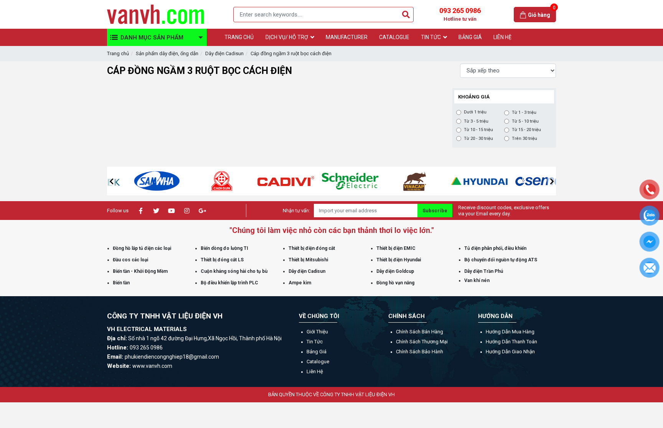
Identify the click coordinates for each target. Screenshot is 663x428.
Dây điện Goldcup (395, 271)
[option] (139, 181)
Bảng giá (317, 351)
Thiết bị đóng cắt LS (222, 259)
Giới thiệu (317, 332)
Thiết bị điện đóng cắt (312, 248)
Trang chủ (118, 53)
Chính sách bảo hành (419, 351)
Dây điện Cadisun (224, 53)
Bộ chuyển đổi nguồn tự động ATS (500, 259)
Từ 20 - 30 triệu (478, 138)
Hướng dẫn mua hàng (510, 332)
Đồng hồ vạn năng (395, 282)
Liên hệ (315, 371)
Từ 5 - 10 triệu (525, 121)
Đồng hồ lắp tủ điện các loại (142, 248)
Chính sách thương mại (422, 341)
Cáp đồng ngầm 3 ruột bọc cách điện (291, 53)
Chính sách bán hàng (419, 332)
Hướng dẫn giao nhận (510, 351)
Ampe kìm (300, 282)
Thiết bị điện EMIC (396, 248)
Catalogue (318, 361)
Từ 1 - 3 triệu (524, 112)
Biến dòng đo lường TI (224, 248)
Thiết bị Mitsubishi (308, 259)
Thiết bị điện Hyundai (398, 259)
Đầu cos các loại (130, 259)
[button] (111, 181)
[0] (524, 14)
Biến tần (121, 282)
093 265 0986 (460, 14)
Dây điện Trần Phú (483, 271)
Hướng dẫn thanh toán (511, 341)
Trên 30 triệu (524, 138)
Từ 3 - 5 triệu (476, 121)
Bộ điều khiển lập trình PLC (229, 282)
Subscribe (434, 210)
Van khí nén (477, 280)
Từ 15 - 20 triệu (526, 129)
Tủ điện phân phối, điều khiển (495, 248)
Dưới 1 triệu (475, 112)
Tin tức (315, 341)
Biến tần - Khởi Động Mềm (140, 271)
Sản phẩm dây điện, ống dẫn (167, 53)
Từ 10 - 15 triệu (478, 129)
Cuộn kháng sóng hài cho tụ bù (234, 271)
